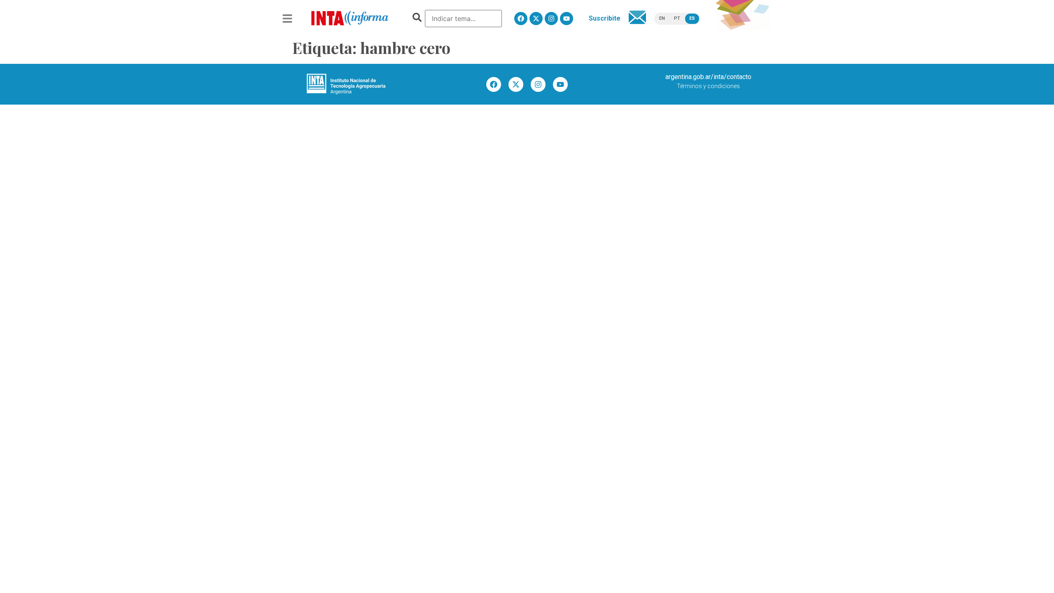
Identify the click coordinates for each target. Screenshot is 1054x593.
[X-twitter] (536, 18)
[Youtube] (566, 18)
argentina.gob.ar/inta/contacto (708, 77)
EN (662, 18)
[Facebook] (520, 18)
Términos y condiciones (708, 86)
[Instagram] (551, 18)
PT (677, 18)
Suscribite (604, 18)
